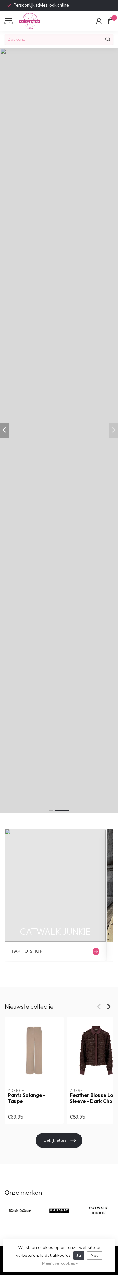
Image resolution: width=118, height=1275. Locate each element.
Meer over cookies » (60, 1263)
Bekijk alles (55, 1140)
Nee (95, 1255)
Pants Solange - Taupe (26, 1098)
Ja (79, 1255)
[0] (110, 20)
